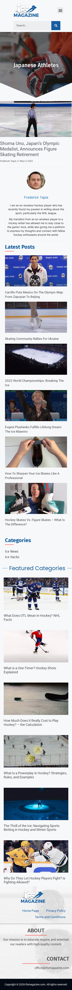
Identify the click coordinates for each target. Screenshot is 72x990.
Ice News (11, 551)
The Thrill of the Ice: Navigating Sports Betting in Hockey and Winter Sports (31, 828)
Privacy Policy (56, 911)
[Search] (55, 25)
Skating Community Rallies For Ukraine (32, 339)
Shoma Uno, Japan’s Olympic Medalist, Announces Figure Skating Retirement (29, 149)
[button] (60, 10)
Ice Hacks (12, 557)
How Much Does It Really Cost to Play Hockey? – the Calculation (31, 723)
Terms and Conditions (50, 917)
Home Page (30, 911)
